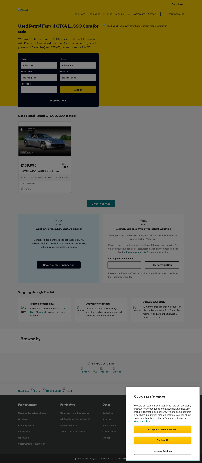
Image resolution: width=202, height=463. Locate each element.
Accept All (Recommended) (162, 429)
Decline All (163, 440)
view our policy (142, 421)
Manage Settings (162, 451)
